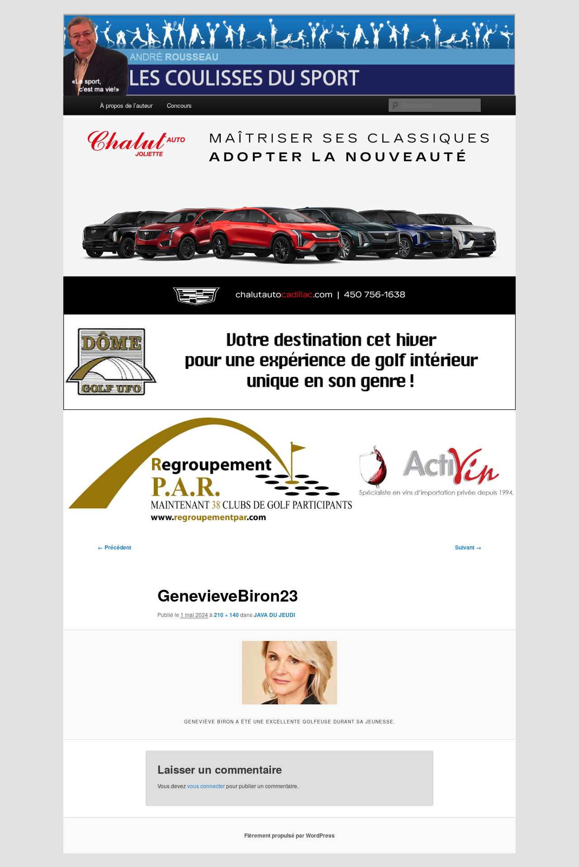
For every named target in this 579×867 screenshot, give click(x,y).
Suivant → (468, 547)
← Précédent (114, 547)
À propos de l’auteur (126, 105)
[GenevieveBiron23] (289, 672)
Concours (179, 105)
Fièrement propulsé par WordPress (289, 835)
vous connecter (206, 786)
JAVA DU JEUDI (274, 615)
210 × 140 (226, 615)
